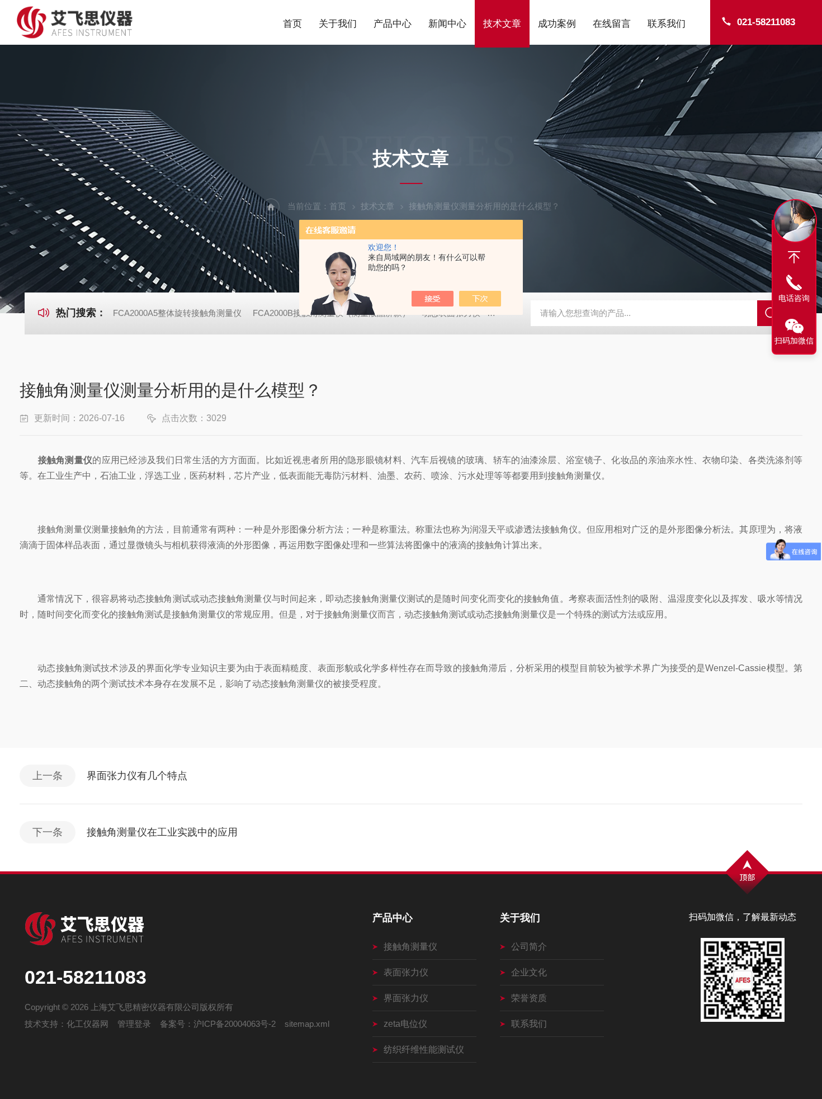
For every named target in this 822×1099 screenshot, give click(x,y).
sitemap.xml (307, 1024)
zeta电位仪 (405, 1024)
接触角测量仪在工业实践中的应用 (162, 832)
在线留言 (612, 23)
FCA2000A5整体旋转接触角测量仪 (177, 313)
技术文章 (502, 23)
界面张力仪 (406, 998)
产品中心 (393, 23)
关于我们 (338, 23)
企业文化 (529, 972)
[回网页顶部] (794, 257)
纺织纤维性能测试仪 (424, 1049)
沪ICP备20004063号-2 (234, 1024)
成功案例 (557, 23)
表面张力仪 (406, 972)
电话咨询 (794, 298)
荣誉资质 (529, 998)
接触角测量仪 (410, 946)
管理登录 (134, 1024)
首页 (292, 23)
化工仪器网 (87, 1024)
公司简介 (529, 946)
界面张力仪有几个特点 (137, 775)
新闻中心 (447, 23)
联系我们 (667, 23)
